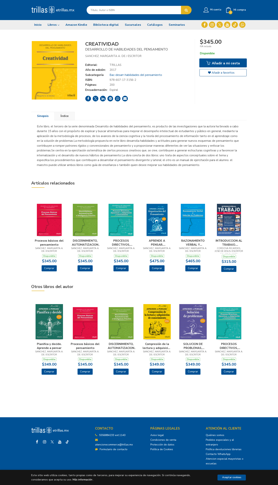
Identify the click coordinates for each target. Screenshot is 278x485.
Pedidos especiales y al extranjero (220, 442)
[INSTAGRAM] (212, 25)
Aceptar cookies (231, 477)
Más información (82, 479)
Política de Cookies (161, 449)
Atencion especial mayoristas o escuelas (224, 461)
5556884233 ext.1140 (112, 435)
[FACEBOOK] (204, 25)
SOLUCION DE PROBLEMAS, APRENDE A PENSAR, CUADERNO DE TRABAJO (193, 346)
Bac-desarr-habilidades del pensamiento (135, 75)
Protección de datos (162, 444)
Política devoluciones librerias (224, 449)
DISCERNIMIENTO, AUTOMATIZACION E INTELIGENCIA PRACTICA (85, 242)
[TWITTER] (220, 25)
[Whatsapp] (242, 25)
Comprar (49, 268)
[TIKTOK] (235, 25)
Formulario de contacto (113, 449)
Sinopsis (43, 116)
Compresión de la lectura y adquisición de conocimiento (157, 346)
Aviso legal (157, 435)
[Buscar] (186, 10)
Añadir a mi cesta (225, 63)
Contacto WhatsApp (218, 454)
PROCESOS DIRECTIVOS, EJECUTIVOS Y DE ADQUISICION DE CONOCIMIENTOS (121, 242)
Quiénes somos (215, 435)
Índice (65, 116)
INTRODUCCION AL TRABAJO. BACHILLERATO (229, 242)
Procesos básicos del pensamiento (49, 242)
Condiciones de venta (163, 440)
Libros (52, 25)
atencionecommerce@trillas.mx (114, 444)
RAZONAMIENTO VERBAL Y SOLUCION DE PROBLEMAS (193, 242)
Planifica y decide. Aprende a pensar (49, 346)
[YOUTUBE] (227, 25)
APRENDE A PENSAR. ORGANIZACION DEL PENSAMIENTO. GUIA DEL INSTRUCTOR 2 (157, 242)
